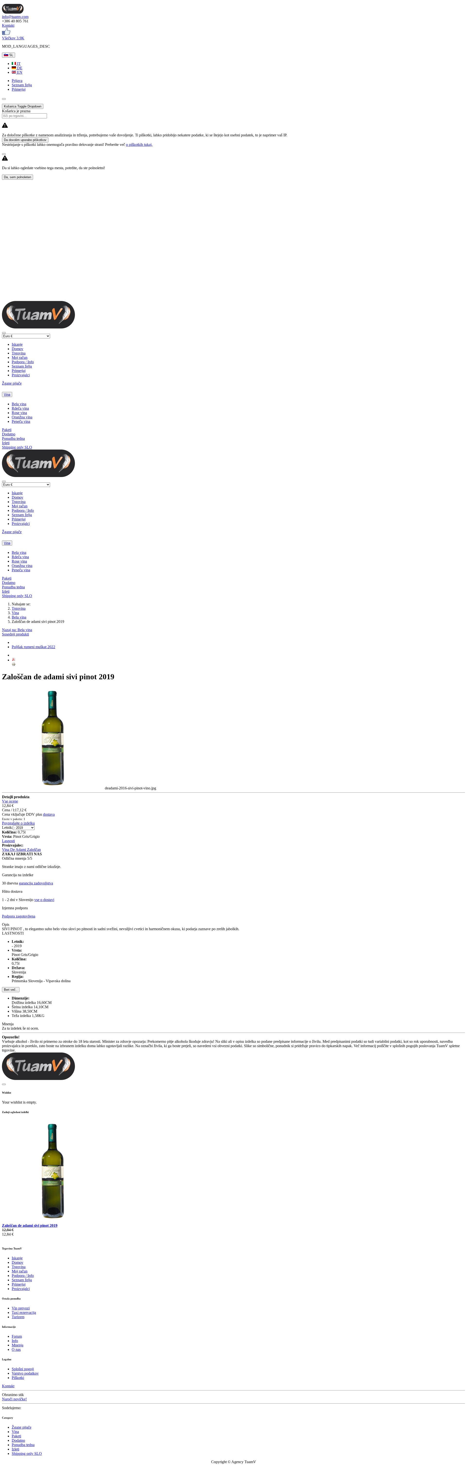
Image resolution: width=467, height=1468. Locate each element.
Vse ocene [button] (10, 801)
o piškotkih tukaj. (139, 144)
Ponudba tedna (13, 438)
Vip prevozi (21, 1308)
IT (18, 64)
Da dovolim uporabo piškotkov (25, 140)
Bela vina (19, 404)
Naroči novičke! (14, 1399)
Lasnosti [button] (8, 841)
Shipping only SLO (17, 447)
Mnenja (17, 1345)
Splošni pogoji (23, 1369)
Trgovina (19, 353)
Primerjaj (19, 371)
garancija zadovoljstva (36, 883)
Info (15, 1341)
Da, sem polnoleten (17, 177)
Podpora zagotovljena (18, 916)
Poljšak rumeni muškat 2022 (33, 647)
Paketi (6, 430)
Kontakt (8, 25)
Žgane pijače (12, 383)
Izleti (5, 443)
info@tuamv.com (15, 17)
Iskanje (17, 344)
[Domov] (13, 12)
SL (10, 55)
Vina (7, 394)
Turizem (18, 1317)
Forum (17, 1336)
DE (19, 68)
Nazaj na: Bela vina (17, 630)
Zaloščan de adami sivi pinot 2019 (29, 1225)
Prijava (17, 81)
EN (19, 72)
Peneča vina (21, 421)
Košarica (22, 106)
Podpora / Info (23, 362)
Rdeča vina (20, 408)
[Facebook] (6, 34)
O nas (16, 1349)
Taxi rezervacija (24, 1312)
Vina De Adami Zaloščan (21, 850)
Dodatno (8, 434)
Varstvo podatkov (25, 1373)
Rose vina (19, 413)
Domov (17, 349)
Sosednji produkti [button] (15, 634)
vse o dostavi (44, 900)
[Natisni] (14, 665)
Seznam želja (22, 366)
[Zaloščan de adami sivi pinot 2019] (53, 1221)
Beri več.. (11, 989)
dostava (49, 814)
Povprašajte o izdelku (18, 823)
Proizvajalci (21, 375)
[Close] (4, 154)
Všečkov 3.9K (13, 38)
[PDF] (14, 660)
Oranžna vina (22, 417)
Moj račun (19, 357)
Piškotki (18, 1378)
